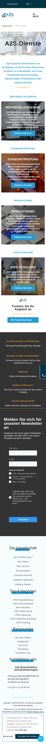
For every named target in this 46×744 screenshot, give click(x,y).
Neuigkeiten (23, 641)
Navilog (29, 705)
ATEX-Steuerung (23, 615)
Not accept (8, 736)
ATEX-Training (23, 622)
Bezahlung (23, 649)
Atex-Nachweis (23, 607)
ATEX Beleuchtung (23, 611)
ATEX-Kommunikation (23, 603)
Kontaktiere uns (23, 653)
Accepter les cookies (27, 736)
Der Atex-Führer (23, 638)
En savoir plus (21, 730)
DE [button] (29, 4)
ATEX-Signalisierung (23, 600)
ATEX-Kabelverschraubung (23, 619)
